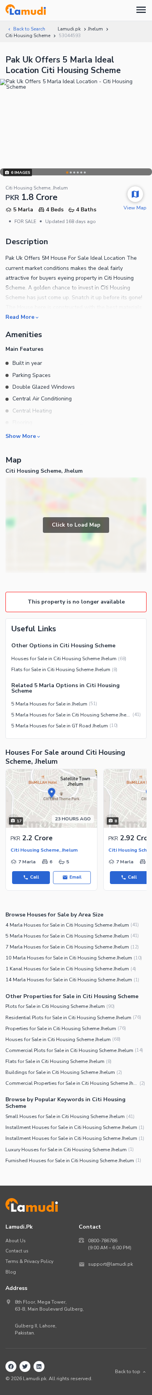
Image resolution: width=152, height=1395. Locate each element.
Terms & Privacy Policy (29, 1261)
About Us (15, 1241)
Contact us (16, 1251)
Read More (19, 316)
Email (75, 877)
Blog (10, 1272)
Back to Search (29, 29)
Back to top (127, 1371)
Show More (20, 435)
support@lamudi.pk (110, 1264)
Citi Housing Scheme (27, 35)
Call (34, 877)
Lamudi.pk (69, 29)
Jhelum (95, 29)
